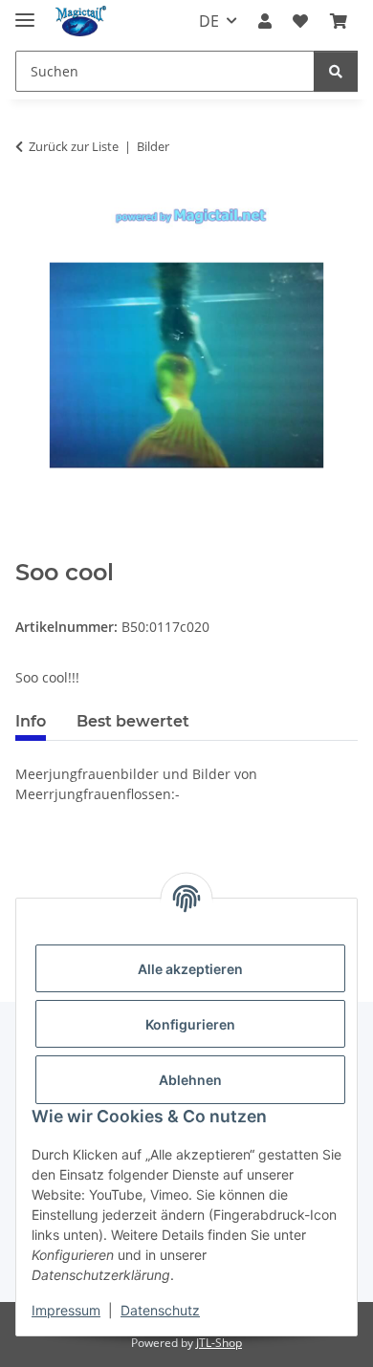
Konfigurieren (190, 1024)
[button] (265, 21)
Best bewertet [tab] (133, 721)
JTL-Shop (219, 1342)
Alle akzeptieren (190, 969)
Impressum (66, 1310)
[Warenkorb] (338, 21)
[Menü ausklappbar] (24, 12)
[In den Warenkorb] (30, 548)
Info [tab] (30, 721)
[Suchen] (336, 71)
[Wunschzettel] (300, 21)
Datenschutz (160, 1310)
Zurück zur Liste (74, 146)
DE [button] (209, 21)
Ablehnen (190, 1080)
